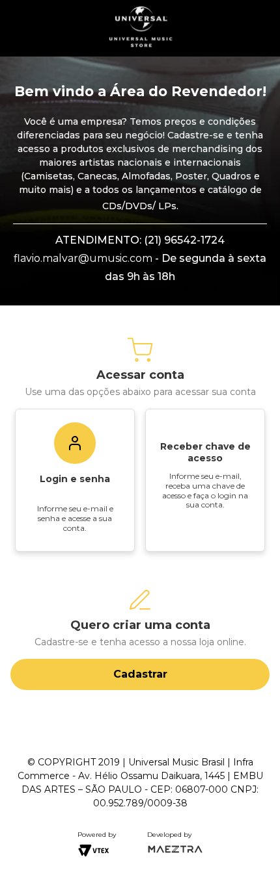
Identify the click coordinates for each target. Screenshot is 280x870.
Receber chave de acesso (205, 452)
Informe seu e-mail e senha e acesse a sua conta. (75, 518)
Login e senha (75, 479)
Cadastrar (140, 674)
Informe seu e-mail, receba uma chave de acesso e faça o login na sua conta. (205, 490)
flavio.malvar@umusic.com (83, 258)
